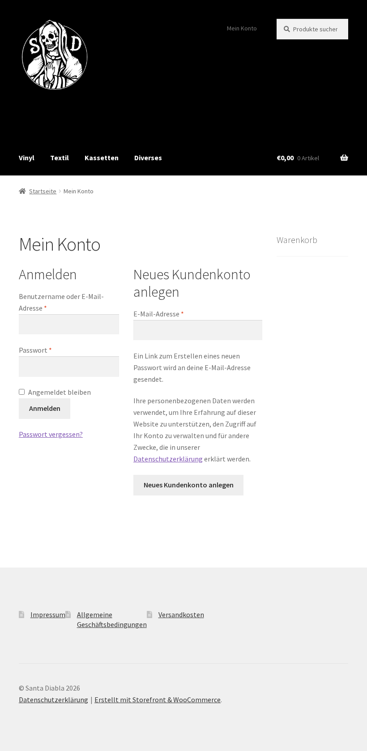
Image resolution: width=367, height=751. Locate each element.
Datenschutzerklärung (168, 458)
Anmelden (44, 408)
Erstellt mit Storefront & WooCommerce (157, 699)
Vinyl (26, 157)
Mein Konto (242, 28)
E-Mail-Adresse (158, 313)
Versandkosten (181, 614)
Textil (59, 157)
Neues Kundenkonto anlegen (189, 484)
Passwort (35, 350)
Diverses (148, 157)
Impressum (47, 614)
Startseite (42, 191)
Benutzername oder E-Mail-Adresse (61, 302)
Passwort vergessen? (51, 434)
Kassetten (102, 157)
